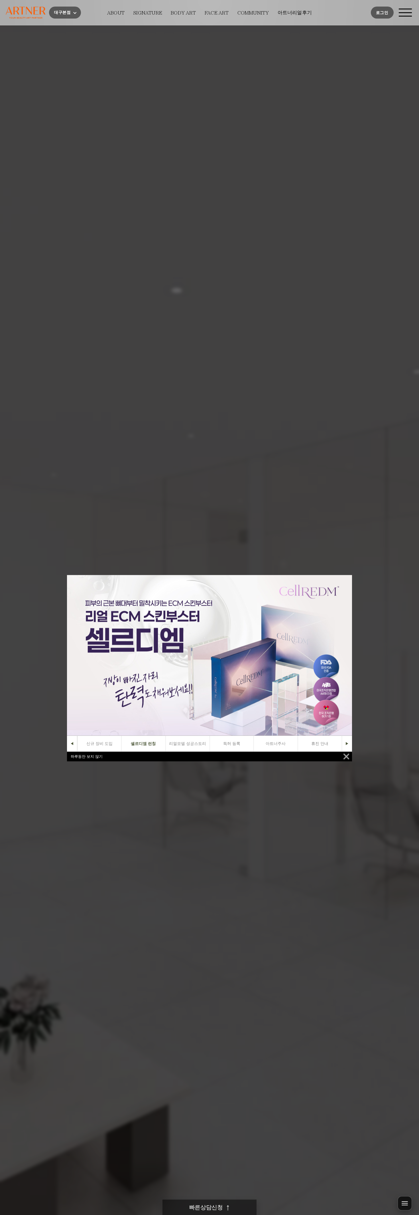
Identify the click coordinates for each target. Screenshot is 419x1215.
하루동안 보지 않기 (87, 756)
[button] (65, 13)
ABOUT (116, 12)
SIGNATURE (147, 12)
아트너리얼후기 (295, 12)
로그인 (382, 13)
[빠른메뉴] (405, 1203)
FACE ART (217, 12)
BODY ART (183, 12)
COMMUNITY (253, 12)
